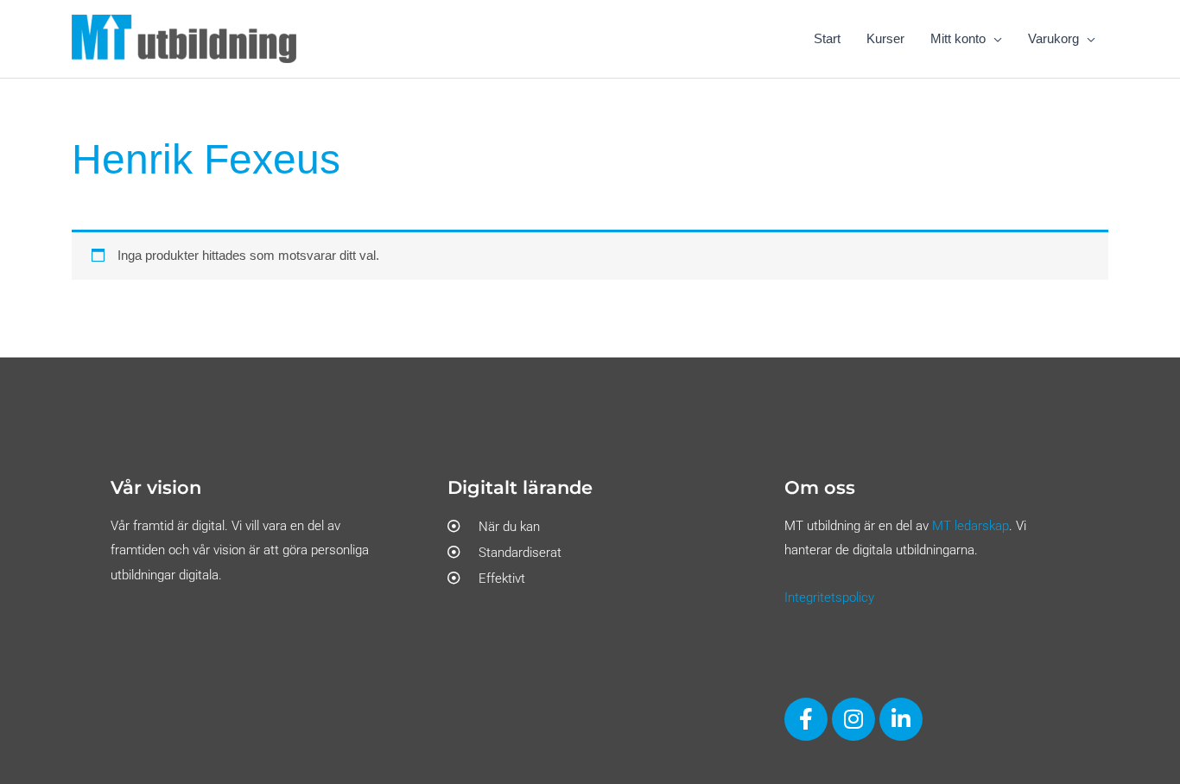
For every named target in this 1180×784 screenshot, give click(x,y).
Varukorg (1053, 38)
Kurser (885, 38)
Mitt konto (958, 38)
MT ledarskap (970, 526)
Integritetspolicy (829, 597)
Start (827, 38)
